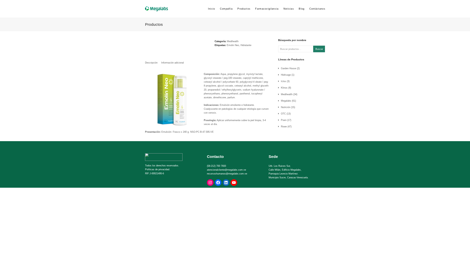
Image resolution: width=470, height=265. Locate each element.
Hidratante (246, 45)
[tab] (151, 62)
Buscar (319, 49)
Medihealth (232, 41)
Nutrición (285, 107)
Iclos (283, 81)
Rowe (284, 126)
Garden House (288, 68)
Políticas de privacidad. (157, 169)
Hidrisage (286, 74)
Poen (283, 120)
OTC (283, 113)
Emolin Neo (233, 45)
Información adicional (172, 62)
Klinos (284, 87)
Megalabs (286, 100)
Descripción (151, 62)
